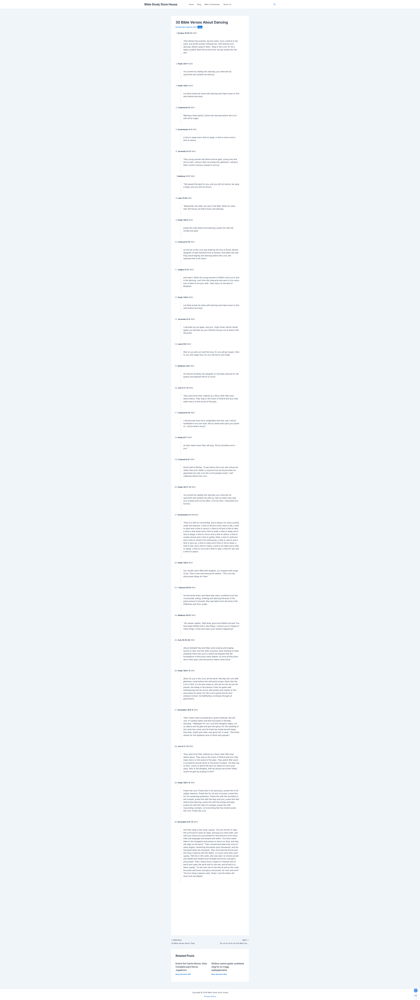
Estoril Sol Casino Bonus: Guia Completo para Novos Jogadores (191, 966)
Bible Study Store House (160, 4)
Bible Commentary (212, 4)
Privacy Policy (210, 996)
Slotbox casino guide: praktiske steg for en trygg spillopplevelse (227, 966)
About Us (227, 4)
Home (191, 4)
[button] (275, 4)
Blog (199, 4)
